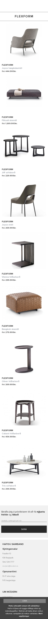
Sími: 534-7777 (8, 562)
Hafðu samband (13, 544)
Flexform (7, 65)
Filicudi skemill (9, 120)
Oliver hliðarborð (10, 381)
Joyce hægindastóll (12, 68)
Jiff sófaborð (8, 172)
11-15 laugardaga (8, 580)
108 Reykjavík (7, 558)
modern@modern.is (10, 566)
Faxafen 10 (6, 554)
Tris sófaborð (9, 485)
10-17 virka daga (8, 576)
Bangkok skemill (10, 329)
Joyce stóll (7, 224)
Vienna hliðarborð (11, 277)
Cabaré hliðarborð (11, 433)
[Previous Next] (24, 41)
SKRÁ (24, 529)
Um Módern (9, 591)
